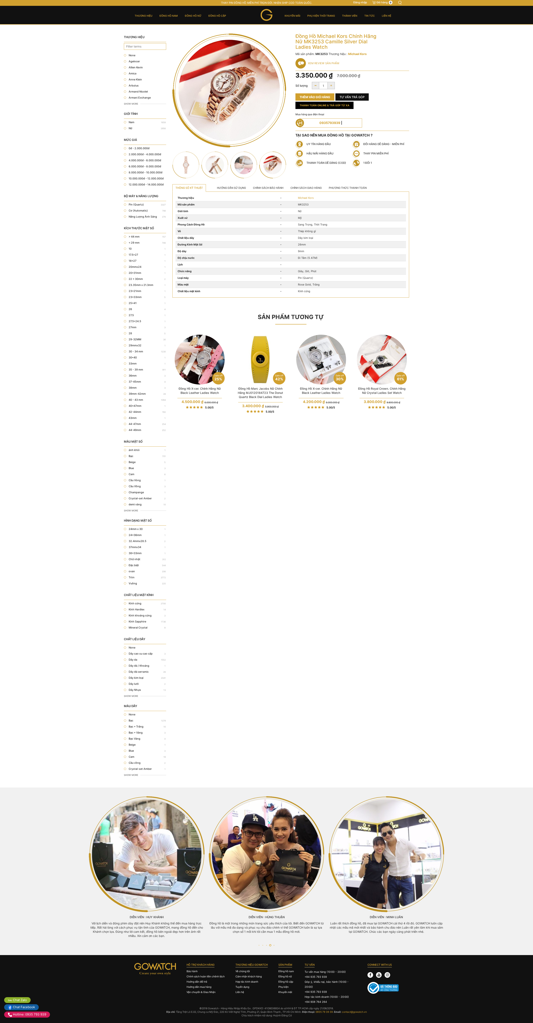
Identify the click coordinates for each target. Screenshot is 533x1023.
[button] (274, 945)
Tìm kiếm (400, 3)
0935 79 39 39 (324, 1011)
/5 (209, 407)
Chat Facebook (23, 1007)
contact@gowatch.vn (354, 1011)
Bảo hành (192, 971)
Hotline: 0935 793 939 (29, 1014)
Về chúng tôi (242, 971)
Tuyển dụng (242, 986)
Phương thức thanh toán (348, 187)
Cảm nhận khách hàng (248, 976)
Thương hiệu (143, 15)
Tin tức (369, 15)
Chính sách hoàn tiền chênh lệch (206, 976)
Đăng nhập (360, 2)
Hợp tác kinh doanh (246, 981)
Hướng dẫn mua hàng (199, 986)
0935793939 (329, 123)
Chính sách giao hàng (306, 187)
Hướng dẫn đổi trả (197, 981)
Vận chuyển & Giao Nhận (201, 992)
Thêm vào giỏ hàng (315, 97)
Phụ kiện (283, 986)
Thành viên (349, 15)
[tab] (189, 188)
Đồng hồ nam (168, 15)
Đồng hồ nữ (193, 15)
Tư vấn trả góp (352, 97)
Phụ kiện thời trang (321, 15)
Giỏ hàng (383, 2)
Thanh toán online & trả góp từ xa (324, 105)
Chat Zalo (19, 1000)
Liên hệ (386, 15)
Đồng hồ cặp (217, 15)
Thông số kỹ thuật (189, 187)
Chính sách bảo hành (268, 187)
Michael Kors (306, 197)
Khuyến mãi (292, 15)
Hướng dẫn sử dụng (231, 187)
